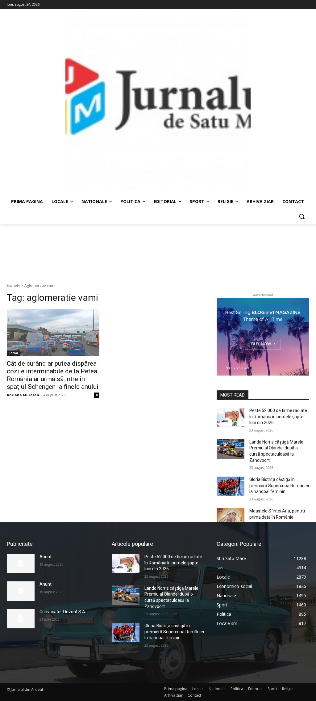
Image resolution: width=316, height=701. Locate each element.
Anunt (46, 556)
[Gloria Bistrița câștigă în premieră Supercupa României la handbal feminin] (230, 486)
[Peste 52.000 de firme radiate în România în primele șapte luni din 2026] (230, 417)
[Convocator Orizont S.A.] (21, 618)
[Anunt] (21, 563)
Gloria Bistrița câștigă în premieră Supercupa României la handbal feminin (279, 485)
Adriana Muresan (23, 395)
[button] (301, 216)
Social (13, 353)
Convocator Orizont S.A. (63, 611)
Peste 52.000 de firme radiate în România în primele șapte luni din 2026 (278, 416)
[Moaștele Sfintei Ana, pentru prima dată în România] (230, 518)
